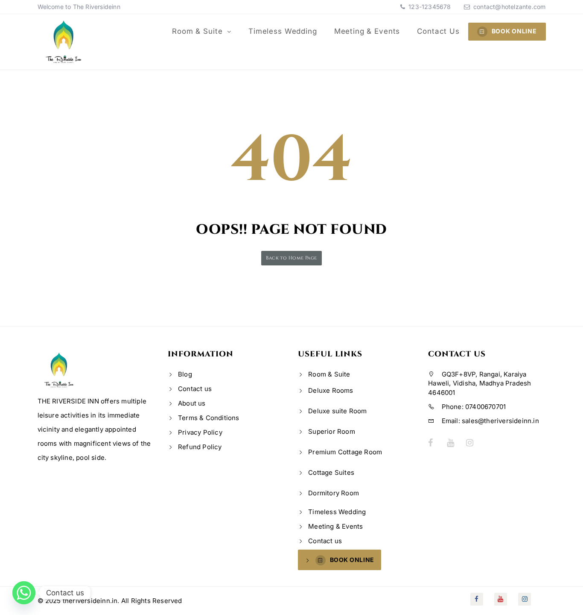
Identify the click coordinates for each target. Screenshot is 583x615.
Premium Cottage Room (345, 452)
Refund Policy (200, 447)
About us (192, 403)
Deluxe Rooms (330, 390)
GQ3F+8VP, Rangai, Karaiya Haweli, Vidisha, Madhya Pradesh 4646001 (479, 383)
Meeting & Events (367, 31)
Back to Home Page (291, 258)
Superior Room (331, 431)
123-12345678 (429, 6)
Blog (185, 374)
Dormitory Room (333, 493)
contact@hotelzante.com (509, 6)
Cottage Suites (331, 472)
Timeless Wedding (282, 31)
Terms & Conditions (208, 418)
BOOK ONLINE (514, 31)
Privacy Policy (200, 432)
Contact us (438, 31)
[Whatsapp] (23, 592)
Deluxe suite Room (337, 411)
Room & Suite (198, 31)
